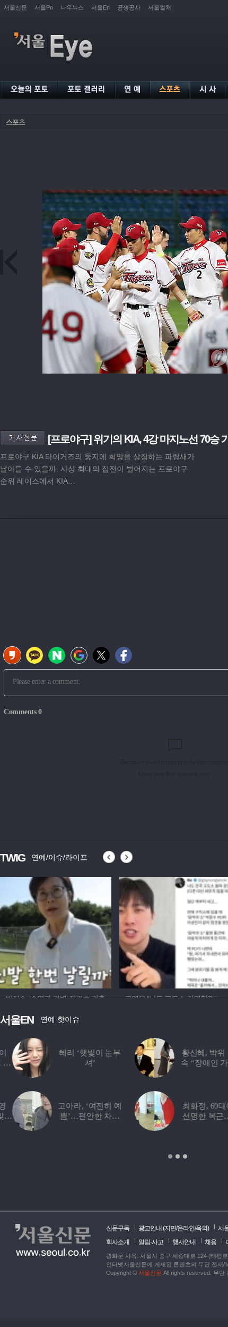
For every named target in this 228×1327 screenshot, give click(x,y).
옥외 (201, 1228)
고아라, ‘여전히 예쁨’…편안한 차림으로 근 (77, 1116)
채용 (210, 1242)
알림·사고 (150, 1242)
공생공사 (129, 7)
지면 (170, 1228)
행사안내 (184, 1242)
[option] (55, 931)
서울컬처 (159, 7)
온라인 (186, 1228)
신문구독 (117, 1228)
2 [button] (178, 1156)
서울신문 (15, 7)
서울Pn (43, 7)
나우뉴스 (72, 7)
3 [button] (185, 1156)
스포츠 (15, 122)
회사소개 (117, 1242)
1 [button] (170, 1156)
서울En (100, 7)
